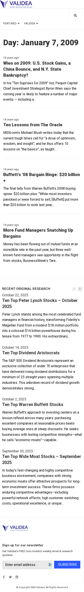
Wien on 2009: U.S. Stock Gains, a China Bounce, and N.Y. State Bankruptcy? (37, 69)
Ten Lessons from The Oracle (32, 124)
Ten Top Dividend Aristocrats (31, 352)
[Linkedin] (16, 577)
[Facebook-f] (3, 577)
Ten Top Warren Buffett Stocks (32, 404)
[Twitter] (10, 577)
